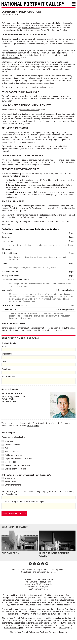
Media (29, 569)
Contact (22, 569)
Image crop (10, 478)
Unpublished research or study (18, 458)
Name (4, 346)
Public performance (13, 455)
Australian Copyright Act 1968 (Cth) (50, 623)
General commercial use (15, 469)
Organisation (7, 354)
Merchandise (10, 462)
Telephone (6, 369)
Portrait (18, 14)
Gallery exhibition (12, 445)
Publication (10, 441)
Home (14, 569)
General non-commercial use (17, 465)
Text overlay (10, 481)
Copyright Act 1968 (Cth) (29, 28)
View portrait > (8, 399)
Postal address (8, 377)
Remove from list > (10, 401)
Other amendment (13, 485)
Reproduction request (13, 628)
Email (4, 361)
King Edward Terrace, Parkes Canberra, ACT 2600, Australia (38, 583)
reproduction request (11, 57)
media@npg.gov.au (44, 87)
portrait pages (32, 425)
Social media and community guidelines (38, 572)
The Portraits (7, 14)
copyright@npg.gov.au (52, 330)
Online (7, 448)
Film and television (13, 451)
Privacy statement (42, 569)
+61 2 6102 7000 (41, 586)
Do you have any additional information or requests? (25, 501)
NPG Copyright (65, 628)
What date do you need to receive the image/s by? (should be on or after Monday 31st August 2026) (38, 492)
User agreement (58, 569)
